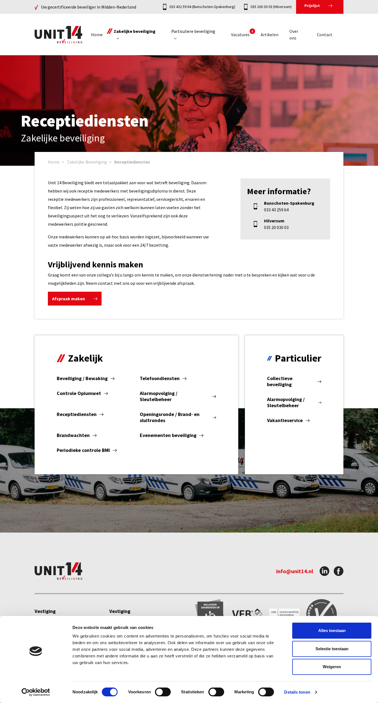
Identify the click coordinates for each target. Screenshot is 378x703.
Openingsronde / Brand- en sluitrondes (170, 417)
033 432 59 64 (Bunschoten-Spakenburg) (202, 6)
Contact (324, 34)
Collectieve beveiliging (279, 381)
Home (97, 34)
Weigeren (332, 666)
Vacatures (240, 34)
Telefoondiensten (160, 378)
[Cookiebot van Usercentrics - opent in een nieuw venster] (36, 692)
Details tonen (297, 692)
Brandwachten (73, 435)
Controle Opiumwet (79, 393)
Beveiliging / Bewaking (82, 378)
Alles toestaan (332, 630)
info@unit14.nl (294, 571)
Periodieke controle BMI (83, 450)
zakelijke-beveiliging (87, 162)
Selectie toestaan (331, 648)
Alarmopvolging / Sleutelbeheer (158, 396)
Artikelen (269, 34)
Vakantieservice (285, 420)
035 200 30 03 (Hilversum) (271, 6)
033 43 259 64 (276, 209)
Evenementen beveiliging (168, 435)
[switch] (163, 692)
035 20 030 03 (276, 227)
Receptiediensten (132, 162)
